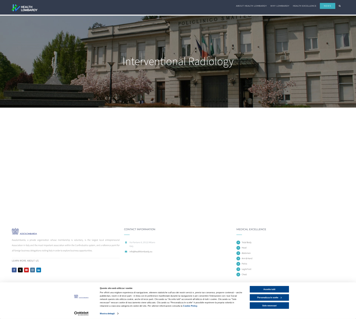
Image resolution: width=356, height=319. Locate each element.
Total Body (246, 242)
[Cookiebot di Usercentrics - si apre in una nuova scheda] (81, 313)
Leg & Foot (246, 269)
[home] (27, 230)
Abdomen (246, 253)
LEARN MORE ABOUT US (25, 260)
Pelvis (244, 263)
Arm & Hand (247, 258)
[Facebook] (14, 270)
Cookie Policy (190, 306)
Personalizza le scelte (267, 297)
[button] (340, 6)
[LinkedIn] (38, 270)
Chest (244, 274)
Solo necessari (269, 305)
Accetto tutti (269, 289)
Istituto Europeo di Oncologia (119, 152)
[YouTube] (26, 270)
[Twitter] (20, 270)
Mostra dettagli (107, 313)
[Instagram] (32, 270)
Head (244, 247)
